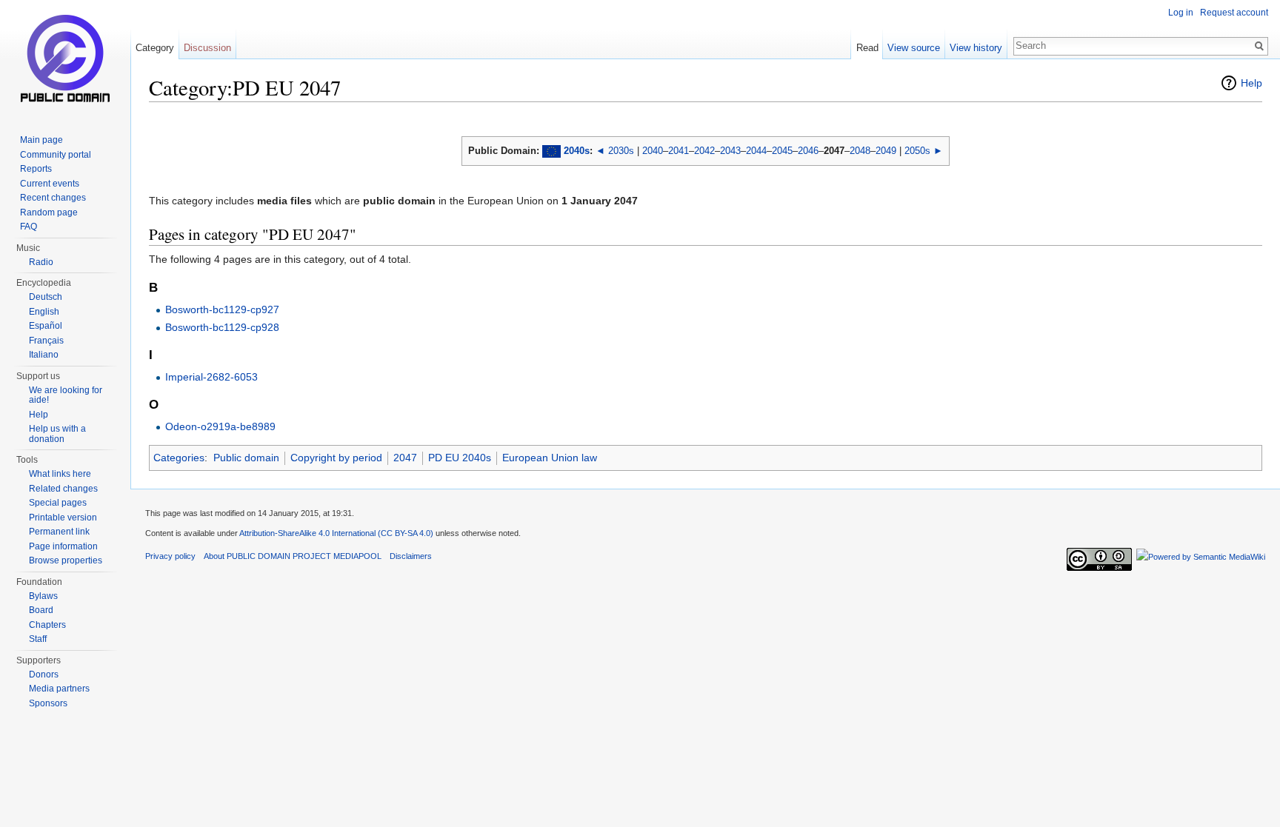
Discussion (207, 47)
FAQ (28, 226)
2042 (704, 150)
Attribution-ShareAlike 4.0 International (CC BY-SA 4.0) (336, 533)
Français (46, 340)
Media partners (59, 688)
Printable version (63, 517)
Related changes (63, 488)
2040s (577, 150)
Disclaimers (411, 556)
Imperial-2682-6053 (211, 377)
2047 (405, 457)
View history (976, 47)
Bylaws (43, 596)
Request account (1234, 12)
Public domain (246, 457)
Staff (38, 639)
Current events (49, 183)
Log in (1180, 12)
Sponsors (48, 703)
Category (155, 47)
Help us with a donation (57, 433)
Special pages (58, 503)
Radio (41, 262)
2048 (860, 150)
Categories (178, 457)
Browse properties (65, 560)
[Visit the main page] (65, 59)
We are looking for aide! (65, 395)
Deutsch (45, 297)
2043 (730, 150)
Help (1251, 83)
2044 (756, 150)
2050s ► (923, 150)
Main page (41, 140)
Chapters (47, 625)
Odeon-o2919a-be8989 (220, 426)
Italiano (44, 354)
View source (913, 47)
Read (867, 47)
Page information (63, 546)
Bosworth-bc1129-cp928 (222, 327)
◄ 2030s (615, 150)
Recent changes (53, 197)
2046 (808, 150)
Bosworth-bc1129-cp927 (222, 309)
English (44, 312)
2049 (886, 150)
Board (41, 610)
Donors (44, 674)
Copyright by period (336, 457)
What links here (60, 474)
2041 (678, 150)
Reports (36, 169)
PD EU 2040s (459, 457)
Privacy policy (170, 556)
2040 (652, 150)
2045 (782, 150)
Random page (49, 212)
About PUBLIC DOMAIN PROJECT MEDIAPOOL (292, 556)
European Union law (549, 457)
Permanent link (59, 531)
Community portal (55, 155)
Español (45, 326)
